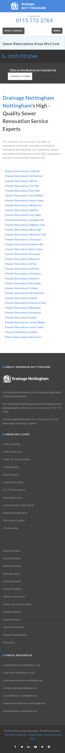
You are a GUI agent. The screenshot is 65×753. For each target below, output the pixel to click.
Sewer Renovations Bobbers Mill (24, 244)
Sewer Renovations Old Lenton (23, 337)
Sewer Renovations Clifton (21, 264)
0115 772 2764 (22, 56)
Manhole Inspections (16, 512)
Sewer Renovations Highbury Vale (25, 224)
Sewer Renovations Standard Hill (24, 220)
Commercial (11, 528)
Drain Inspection (13, 451)
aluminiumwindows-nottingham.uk (23, 680)
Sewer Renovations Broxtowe (23, 254)
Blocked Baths (12, 550)
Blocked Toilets (12, 581)
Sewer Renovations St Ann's (22, 288)
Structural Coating (14, 520)
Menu (57, 30)
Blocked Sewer (12, 566)
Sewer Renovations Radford (22, 210)
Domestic (9, 642)
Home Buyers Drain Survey (19, 505)
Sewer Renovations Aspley (21, 317)
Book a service (13, 31)
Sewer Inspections (14, 596)
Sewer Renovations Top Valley (23, 215)
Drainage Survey (13, 497)
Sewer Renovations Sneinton (22, 268)
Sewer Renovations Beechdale (23, 283)
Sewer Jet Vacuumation (17, 604)
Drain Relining (11, 467)
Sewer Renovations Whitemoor (24, 205)
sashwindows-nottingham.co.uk (22, 665)
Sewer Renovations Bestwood (23, 312)
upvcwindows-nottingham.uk (20, 695)
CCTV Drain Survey (14, 489)
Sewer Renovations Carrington (23, 273)
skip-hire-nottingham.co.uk (19, 672)
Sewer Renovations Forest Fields (25, 327)
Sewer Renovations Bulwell (21, 298)
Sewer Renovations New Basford (25, 293)
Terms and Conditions (15, 734)
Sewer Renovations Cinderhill (22, 171)
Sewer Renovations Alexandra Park (26, 234)
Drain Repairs (11, 474)
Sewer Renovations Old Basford (24, 176)
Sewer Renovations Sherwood (23, 239)
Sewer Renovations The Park (22, 185)
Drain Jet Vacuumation (17, 459)
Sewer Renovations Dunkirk (21, 332)
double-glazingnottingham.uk (20, 688)
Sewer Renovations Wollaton (22, 278)
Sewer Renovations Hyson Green (25, 200)
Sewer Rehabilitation (15, 634)
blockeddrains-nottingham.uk (20, 711)
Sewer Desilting (12, 589)
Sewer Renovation (14, 627)
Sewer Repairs (12, 619)
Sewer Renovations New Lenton (24, 249)
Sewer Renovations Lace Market (24, 195)
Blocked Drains (12, 558)
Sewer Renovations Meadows (23, 259)
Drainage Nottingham (30, 378)
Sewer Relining (12, 612)
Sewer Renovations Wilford (21, 181)
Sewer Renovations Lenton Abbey (25, 322)
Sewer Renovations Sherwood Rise (26, 303)
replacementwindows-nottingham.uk (24, 703)
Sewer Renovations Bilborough (23, 229)
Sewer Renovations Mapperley (23, 307)
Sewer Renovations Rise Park (23, 190)
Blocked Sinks (12, 573)
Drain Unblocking (13, 482)
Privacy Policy (35, 734)
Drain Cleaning (12, 444)
